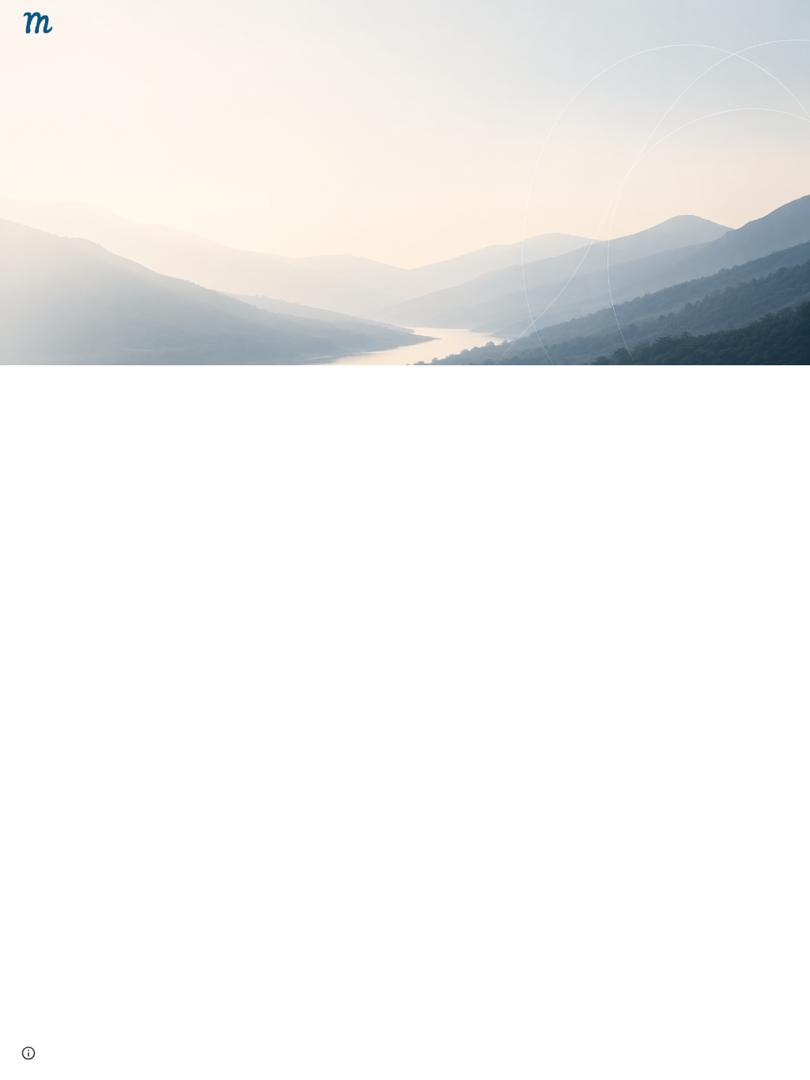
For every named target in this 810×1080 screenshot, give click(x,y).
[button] (28, 1053)
